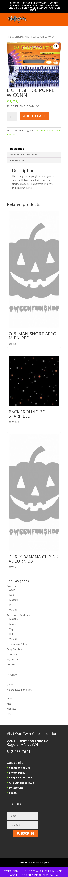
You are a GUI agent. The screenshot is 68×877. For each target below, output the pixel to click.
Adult (12, 589)
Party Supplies (14, 649)
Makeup (13, 618)
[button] (56, 46)
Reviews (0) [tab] (17, 160)
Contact (11, 664)
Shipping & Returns (20, 777)
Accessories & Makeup (19, 615)
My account (16, 787)
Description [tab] (17, 148)
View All (13, 610)
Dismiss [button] (54, 875)
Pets (11, 604)
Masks (12, 623)
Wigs (11, 629)
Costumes (20, 36)
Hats (11, 634)
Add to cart (34, 116)
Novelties (12, 654)
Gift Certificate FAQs (21, 782)
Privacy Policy (17, 772)
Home (10, 36)
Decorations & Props (18, 644)
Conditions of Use (19, 767)
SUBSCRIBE (25, 833)
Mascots (13, 599)
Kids (11, 594)
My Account (13, 659)
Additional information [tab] (23, 154)
